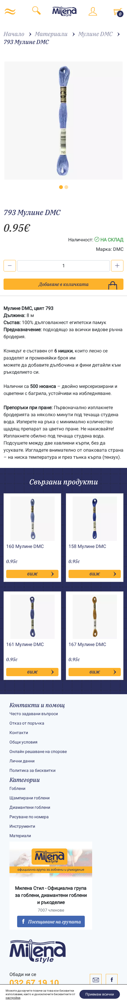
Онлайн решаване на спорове (38, 751)
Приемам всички (99, 994)
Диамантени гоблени (29, 807)
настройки (13, 997)
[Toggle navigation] (10, 11)
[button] (61, 187)
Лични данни (22, 761)
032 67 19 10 (34, 982)
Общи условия (23, 742)
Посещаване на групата (54, 922)
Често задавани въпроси (33, 713)
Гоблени (17, 788)
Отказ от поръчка (26, 723)
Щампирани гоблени (29, 797)
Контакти (18, 732)
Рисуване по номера (29, 816)
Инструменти (22, 826)
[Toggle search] (36, 11)
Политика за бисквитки (32, 770)
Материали (20, 835)
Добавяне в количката (64, 284)
